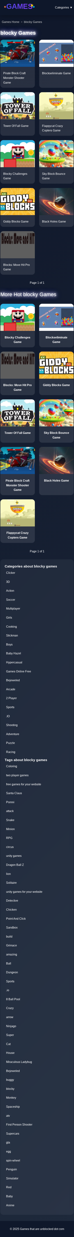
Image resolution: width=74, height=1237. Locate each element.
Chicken (11, 909)
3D (8, 581)
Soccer (10, 599)
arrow (9, 1017)
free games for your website (23, 784)
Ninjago (11, 1026)
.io (7, 990)
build (9, 936)
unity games (14, 855)
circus (10, 847)
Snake (10, 820)
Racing (10, 752)
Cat (8, 1044)
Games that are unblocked (36, 1228)
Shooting (12, 725)
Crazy (10, 1008)
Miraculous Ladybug (19, 1061)
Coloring (11, 766)
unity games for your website (24, 891)
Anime (10, 1205)
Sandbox (12, 927)
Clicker (10, 572)
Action (10, 590)
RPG (9, 837)
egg (8, 1151)
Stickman (12, 635)
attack (10, 811)
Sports (10, 707)
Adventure (12, 734)
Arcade (10, 689)
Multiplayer (13, 608)
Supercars (12, 1133)
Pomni (10, 802)
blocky (10, 1088)
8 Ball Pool (13, 999)
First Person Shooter (19, 1124)
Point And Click (16, 918)
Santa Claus (14, 793)
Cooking (11, 626)
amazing (11, 954)
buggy (10, 1079)
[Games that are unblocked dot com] (19, 11)
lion (8, 873)
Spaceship (13, 1106)
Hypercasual (14, 662)
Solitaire (11, 882)
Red (8, 1187)
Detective (12, 900)
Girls (9, 617)
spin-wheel (13, 1160)
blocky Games (33, 21)
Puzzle (10, 742)
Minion (10, 829)
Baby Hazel (13, 653)
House (10, 1052)
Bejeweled (13, 680)
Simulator (12, 1178)
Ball (8, 963)
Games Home (10, 21)
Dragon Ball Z (15, 864)
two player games (17, 775)
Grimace (11, 945)
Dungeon (12, 972)
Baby (9, 1196)
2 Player (11, 698)
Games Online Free (18, 671)
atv (8, 1115)
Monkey (11, 1097)
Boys (9, 644)
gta (8, 1142)
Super (10, 1035)
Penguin (11, 1169)
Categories (64, 7)
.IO (8, 716)
